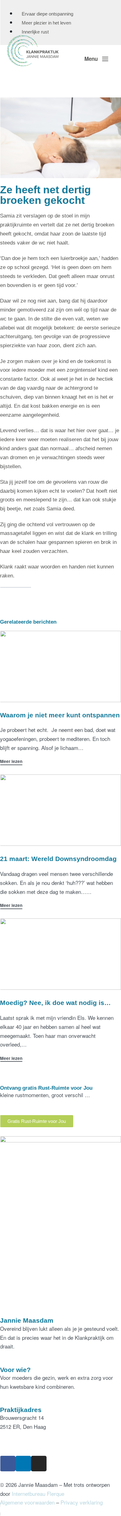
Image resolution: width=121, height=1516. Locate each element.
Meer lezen (11, 761)
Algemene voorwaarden (27, 1502)
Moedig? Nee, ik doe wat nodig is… (55, 1003)
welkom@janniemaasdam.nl (32, 1444)
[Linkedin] (23, 1463)
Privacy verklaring (81, 1502)
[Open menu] (96, 59)
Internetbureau (28, 1493)
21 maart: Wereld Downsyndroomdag (58, 859)
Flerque (55, 1493)
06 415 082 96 (16, 1435)
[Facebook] (8, 1463)
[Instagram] (39, 1463)
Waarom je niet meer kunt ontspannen (60, 715)
